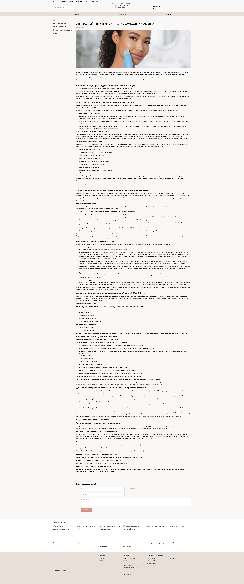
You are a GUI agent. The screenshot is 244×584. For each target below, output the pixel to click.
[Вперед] (191, 537)
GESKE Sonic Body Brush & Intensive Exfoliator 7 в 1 (120, 307)
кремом (138, 282)
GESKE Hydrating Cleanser (161, 280)
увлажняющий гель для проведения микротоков (91, 200)
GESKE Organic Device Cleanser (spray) (129, 284)
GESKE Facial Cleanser (121, 249)
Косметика (122, 14)
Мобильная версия (60, 570)
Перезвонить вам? (158, 9)
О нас (54, 1)
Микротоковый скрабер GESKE (86, 193)
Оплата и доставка (63, 1)
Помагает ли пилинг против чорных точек (91, 187)
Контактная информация (87, 1)
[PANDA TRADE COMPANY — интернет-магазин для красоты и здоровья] (62, 559)
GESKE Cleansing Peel (164, 261)
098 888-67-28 (158, 6)
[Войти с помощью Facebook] (138, 488)
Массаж (168, 14)
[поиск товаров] (71, 7)
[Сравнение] (184, 7)
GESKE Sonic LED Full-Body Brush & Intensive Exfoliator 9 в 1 (146, 384)
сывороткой (122, 282)
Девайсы (76, 14)
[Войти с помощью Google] (141, 488)
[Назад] (52, 537)
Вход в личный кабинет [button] (130, 558)
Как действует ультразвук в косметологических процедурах (97, 184)
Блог (97, 1)
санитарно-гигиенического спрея (157, 198)
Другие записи (60, 522)
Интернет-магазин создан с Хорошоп (62, 580)
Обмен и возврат (74, 1)
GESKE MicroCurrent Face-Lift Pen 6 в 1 (108, 289)
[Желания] (179, 7)
